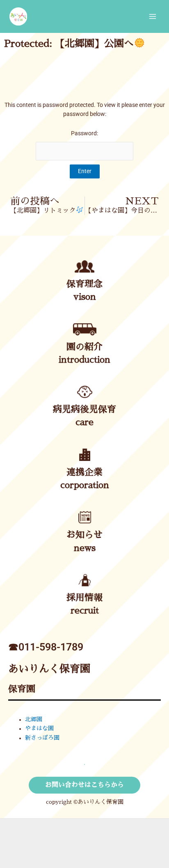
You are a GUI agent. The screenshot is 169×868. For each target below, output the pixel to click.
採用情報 (84, 597)
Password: (84, 133)
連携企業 (84, 472)
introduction (84, 359)
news (85, 548)
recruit (85, 610)
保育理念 (84, 284)
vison (84, 296)
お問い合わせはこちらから (84, 785)
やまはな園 (39, 728)
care (84, 422)
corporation (84, 485)
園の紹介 (84, 347)
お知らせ (84, 534)
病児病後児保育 (84, 409)
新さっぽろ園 (42, 738)
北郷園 (33, 719)
